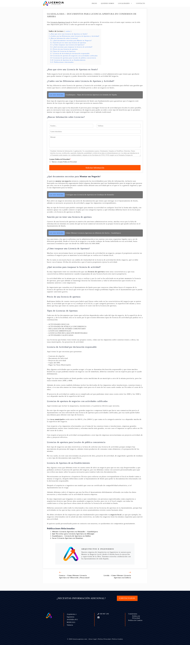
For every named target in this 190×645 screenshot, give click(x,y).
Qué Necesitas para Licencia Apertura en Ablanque (73, 534)
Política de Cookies (135, 620)
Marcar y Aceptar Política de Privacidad (64, 162)
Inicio (94, 3)
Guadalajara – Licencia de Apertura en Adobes (71, 536)
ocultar (68, 31)
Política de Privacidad (136, 617)
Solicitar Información (95, 167)
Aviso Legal (93, 639)
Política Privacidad (104, 639)
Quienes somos (107, 3)
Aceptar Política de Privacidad (60, 159)
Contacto (140, 3)
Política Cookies (117, 639)
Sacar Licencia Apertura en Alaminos (67, 538)
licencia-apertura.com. (80, 639)
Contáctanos (132, 614)
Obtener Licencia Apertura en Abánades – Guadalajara (75, 532)
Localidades (124, 3)
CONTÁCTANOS (127, 598)
